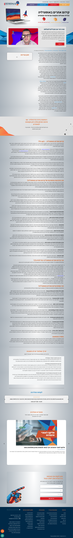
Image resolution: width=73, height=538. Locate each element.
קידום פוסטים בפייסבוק (29, 519)
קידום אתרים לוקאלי (40, 523)
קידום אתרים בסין (54, 516)
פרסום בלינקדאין (30, 513)
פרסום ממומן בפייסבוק (29, 514)
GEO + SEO (64, 4)
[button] (4, 399)
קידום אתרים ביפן (54, 518)
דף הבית (64, 510)
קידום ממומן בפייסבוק (29, 516)
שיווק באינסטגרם (30, 523)
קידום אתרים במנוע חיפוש (39, 527)
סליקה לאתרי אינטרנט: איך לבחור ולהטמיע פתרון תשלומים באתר (44, 447)
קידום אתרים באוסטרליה (52, 520)
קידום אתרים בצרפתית (53, 522)
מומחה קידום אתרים (40, 513)
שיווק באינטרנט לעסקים (40, 516)
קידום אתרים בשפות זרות (52, 523)
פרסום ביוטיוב (30, 524)
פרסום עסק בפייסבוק (29, 521)
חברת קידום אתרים (41, 529)
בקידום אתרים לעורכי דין (23, 150)
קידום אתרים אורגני (58, 102)
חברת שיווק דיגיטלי (62, 50)
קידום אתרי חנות (41, 525)
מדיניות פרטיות (63, 522)
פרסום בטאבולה (30, 526)
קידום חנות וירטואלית (40, 514)
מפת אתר (64, 523)
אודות (65, 513)
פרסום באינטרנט (53, 4)
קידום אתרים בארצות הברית (52, 513)
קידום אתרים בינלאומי (46, 149)
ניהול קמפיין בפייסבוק (29, 518)
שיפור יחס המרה (43, 4)
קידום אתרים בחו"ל (48, 50)
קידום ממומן (63, 514)
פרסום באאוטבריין (30, 528)
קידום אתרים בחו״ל (53, 510)
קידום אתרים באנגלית (53, 514)
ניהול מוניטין (32, 4)
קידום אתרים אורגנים (40, 520)
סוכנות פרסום (42, 522)
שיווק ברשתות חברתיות (28, 510)
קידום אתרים (55, 50)
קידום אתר (42, 518)
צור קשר (64, 520)
